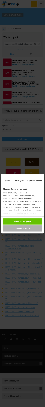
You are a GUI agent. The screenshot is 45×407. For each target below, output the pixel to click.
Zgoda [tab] (7, 180)
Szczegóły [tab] (19, 180)
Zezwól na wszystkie (22, 221)
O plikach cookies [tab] (34, 180)
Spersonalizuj (21, 228)
